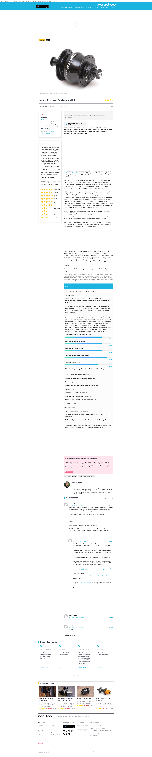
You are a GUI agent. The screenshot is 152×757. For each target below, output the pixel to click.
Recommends (54, 730)
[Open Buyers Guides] (83, 8)
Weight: (44, 129)
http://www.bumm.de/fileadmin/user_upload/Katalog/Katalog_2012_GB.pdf (91, 575)
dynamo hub (67, 476)
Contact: (44, 132)
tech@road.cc (101, 728)
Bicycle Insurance (55, 734)
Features (40, 732)
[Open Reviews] (71, 8)
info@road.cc (102, 725)
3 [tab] (74, 675)
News (39, 727)
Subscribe (69, 471)
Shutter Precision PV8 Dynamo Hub (87, 476)
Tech (39, 734)
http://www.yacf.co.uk (86, 582)
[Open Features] (92, 8)
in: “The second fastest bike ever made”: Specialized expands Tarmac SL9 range (63, 668)
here (108, 280)
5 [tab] (77, 675)
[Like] (109, 505)
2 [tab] (73, 675)
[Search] (1, 1)
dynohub (74, 476)
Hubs (47, 40)
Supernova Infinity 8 (71, 173)
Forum (52, 725)
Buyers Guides (42, 730)
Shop (52, 732)
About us (40, 725)
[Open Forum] (99, 8)
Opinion (53, 727)
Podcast (53, 729)
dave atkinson (77, 482)
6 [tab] (78, 675)
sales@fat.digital (107, 730)
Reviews (40, 729)
